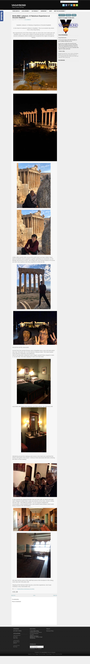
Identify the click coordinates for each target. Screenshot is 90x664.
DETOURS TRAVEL (17, 630)
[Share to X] (15, 592)
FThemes (33, 654)
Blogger (53, 652)
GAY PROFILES (35, 11)
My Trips (68, 15)
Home (34, 595)
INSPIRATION (44, 11)
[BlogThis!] (14, 592)
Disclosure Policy (50, 630)
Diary (50, 11)
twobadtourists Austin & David (36, 632)
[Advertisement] (73, 637)
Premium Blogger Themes (50, 654)
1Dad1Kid (32, 634)
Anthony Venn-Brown (34, 636)
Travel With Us (15, 11)
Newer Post (13, 595)
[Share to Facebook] (17, 592)
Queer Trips (15, 638)
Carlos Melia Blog (34, 631)
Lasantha (43, 654)
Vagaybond (62, 15)
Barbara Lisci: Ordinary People (36, 637)
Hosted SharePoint (59, 654)
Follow (74, 15)
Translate (40, 648)
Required (34, 633)
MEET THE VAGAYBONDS (59, 11)
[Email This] (13, 592)
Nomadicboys (32, 638)
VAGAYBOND (19, 5)
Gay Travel (15, 636)
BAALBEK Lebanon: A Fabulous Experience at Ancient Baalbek (31, 16)
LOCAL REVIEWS (26, 11)
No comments (28, 19)
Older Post (55, 595)
